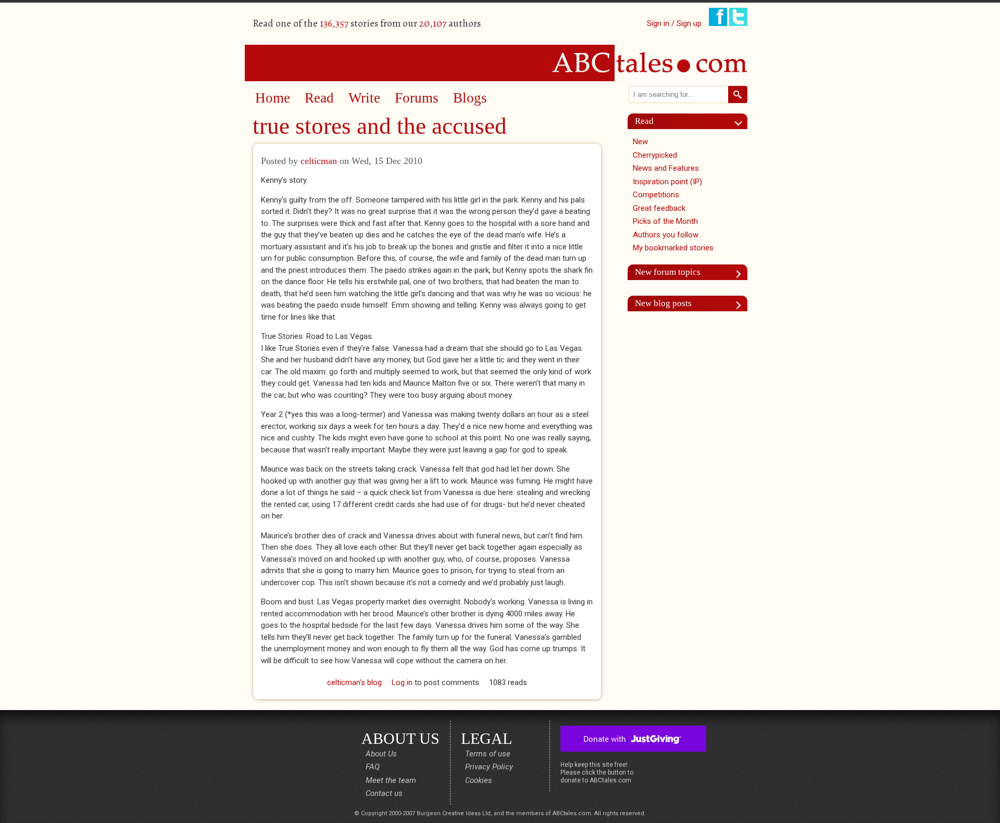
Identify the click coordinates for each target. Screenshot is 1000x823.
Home (272, 98)
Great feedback (659, 208)
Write (364, 98)
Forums (417, 98)
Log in (402, 682)
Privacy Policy (489, 766)
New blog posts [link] (663, 303)
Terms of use (487, 753)
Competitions (656, 194)
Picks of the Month (665, 221)
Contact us (384, 793)
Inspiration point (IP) (667, 181)
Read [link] (644, 121)
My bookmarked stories (673, 247)
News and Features (666, 168)
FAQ (373, 766)
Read (319, 98)
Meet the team (391, 780)
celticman (319, 161)
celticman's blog (354, 682)
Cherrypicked (655, 155)
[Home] (500, 62)
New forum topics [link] (668, 272)
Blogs (470, 98)
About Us (381, 753)
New (640, 141)
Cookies (478, 780)
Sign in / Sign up (674, 23)
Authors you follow (665, 234)
